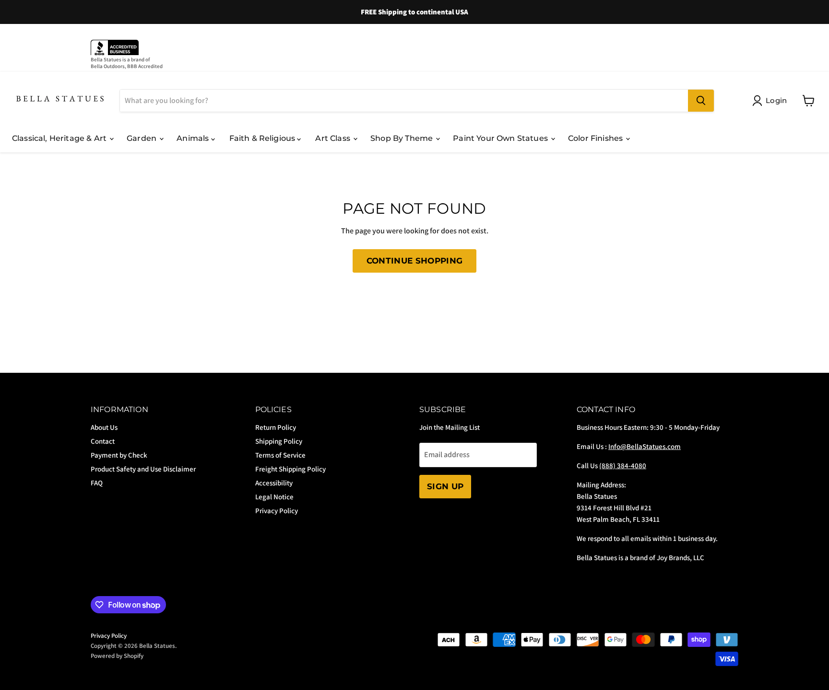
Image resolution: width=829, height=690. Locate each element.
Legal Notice (274, 496)
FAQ (97, 482)
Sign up (445, 486)
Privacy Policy (276, 510)
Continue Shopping (415, 260)
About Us (104, 427)
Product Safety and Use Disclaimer (143, 468)
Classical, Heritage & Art (60, 138)
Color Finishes (596, 138)
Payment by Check (119, 455)
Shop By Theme (402, 138)
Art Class (333, 138)
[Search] (701, 101)
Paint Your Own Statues (501, 138)
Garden (142, 138)
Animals (194, 138)
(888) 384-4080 (622, 465)
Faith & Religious (263, 138)
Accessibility (274, 482)
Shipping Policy (278, 441)
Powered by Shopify (117, 656)
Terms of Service (280, 455)
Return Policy (275, 427)
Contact (103, 441)
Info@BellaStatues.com (644, 446)
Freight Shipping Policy (290, 468)
